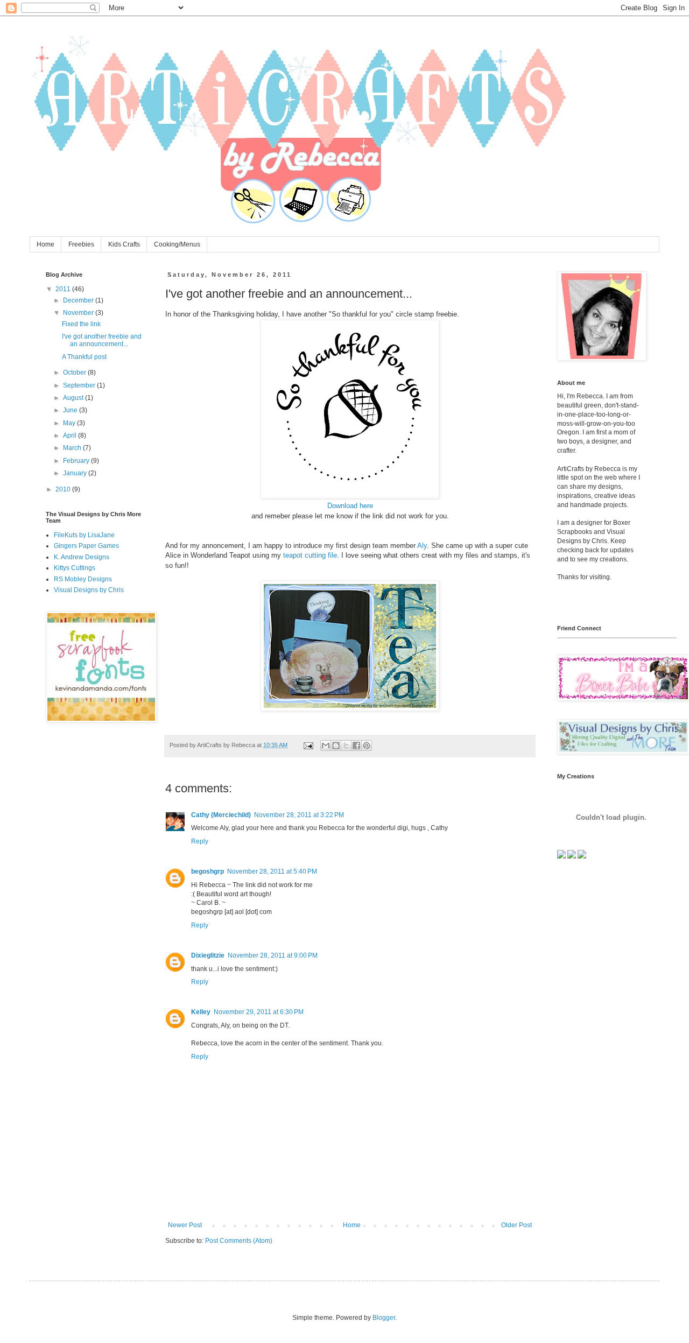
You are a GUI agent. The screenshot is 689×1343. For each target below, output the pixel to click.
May (70, 423)
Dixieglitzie (207, 955)
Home (45, 244)
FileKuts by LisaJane (84, 535)
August (74, 398)
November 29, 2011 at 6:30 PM (259, 1012)
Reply (199, 841)
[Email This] (325, 745)
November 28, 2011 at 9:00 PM (273, 955)
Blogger (383, 1317)
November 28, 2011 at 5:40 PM (272, 871)
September (80, 385)
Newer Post (185, 1225)
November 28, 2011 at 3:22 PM (299, 815)
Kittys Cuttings (74, 568)
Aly (422, 546)
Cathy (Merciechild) (221, 815)
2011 (63, 289)
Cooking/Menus (177, 244)
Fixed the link (81, 324)
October (75, 372)
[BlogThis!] (336, 745)
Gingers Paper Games (86, 546)
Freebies (81, 244)
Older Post (516, 1225)
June (71, 410)
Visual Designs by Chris (89, 590)
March (73, 448)
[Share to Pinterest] (366, 745)
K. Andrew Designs (81, 557)
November (79, 313)
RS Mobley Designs (83, 579)
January (75, 473)
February (77, 461)
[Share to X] (346, 745)
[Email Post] (308, 745)
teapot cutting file (310, 555)
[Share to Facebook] (356, 745)
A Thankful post (84, 357)
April (70, 435)
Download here (350, 506)
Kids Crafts (124, 244)
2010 (63, 489)
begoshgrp (207, 871)
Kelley (200, 1012)
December (79, 300)
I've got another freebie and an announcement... (102, 340)
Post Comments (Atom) (238, 1240)
